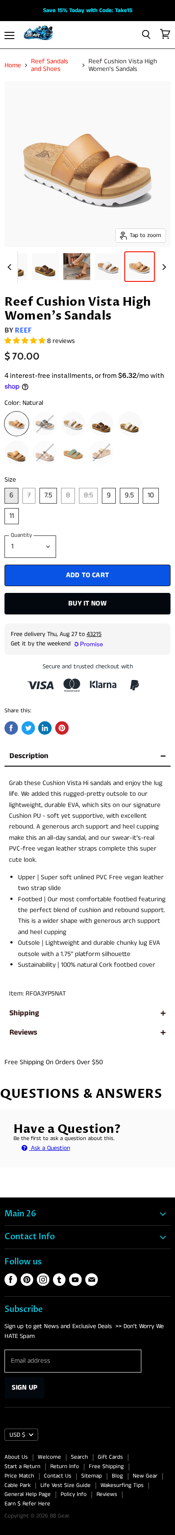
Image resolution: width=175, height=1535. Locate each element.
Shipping (24, 1013)
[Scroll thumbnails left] (11, 267)
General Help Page (27, 1494)
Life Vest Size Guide (65, 1485)
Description (28, 756)
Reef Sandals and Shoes (49, 65)
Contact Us (57, 1476)
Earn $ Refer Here (27, 1504)
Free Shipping (106, 1466)
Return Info (64, 1466)
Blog (117, 1476)
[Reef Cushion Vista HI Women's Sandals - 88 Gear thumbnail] (45, 266)
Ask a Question (49, 1148)
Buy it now (87, 603)
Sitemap (91, 1476)
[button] (25, 341)
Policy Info (74, 1494)
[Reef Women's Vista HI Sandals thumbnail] (108, 266)
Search (79, 1457)
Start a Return (22, 1466)
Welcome (49, 1457)
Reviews (23, 1032)
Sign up (24, 1387)
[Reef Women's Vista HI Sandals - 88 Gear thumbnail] (139, 266)
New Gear (145, 1476)
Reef (23, 330)
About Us (16, 1457)
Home (12, 65)
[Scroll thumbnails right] (162, 267)
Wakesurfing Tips (122, 1485)
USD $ (17, 1434)
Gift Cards (110, 1457)
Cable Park (17, 1485)
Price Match (19, 1476)
